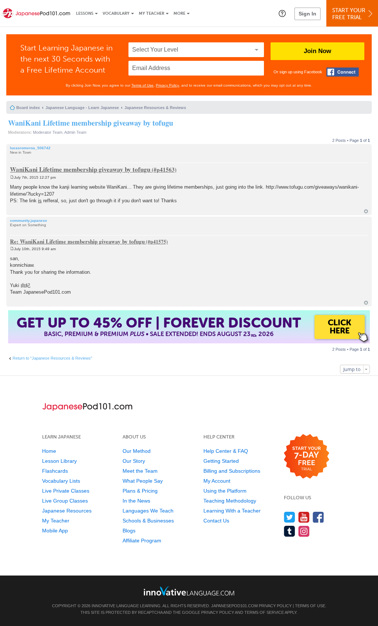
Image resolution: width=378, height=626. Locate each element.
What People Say (143, 481)
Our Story (134, 461)
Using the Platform (225, 491)
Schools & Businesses (148, 521)
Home (49, 451)
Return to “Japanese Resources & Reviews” (52, 358)
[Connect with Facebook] (343, 72)
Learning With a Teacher (232, 511)
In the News (136, 501)
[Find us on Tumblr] (289, 531)
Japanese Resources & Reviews (155, 107)
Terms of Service (264, 612)
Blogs (129, 531)
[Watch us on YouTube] (304, 517)
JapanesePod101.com (234, 606)
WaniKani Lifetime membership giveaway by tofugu (90, 123)
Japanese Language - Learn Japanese (82, 107)
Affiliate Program (142, 540)
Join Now (317, 51)
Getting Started (221, 461)
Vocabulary (116, 13)
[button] (282, 13)
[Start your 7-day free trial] (306, 456)
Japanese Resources (67, 511)
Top (366, 211)
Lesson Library (59, 461)
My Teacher (151, 13)
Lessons (84, 13)
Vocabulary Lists (61, 481)
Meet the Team (140, 471)
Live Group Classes (65, 501)
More (179, 13)
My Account (216, 481)
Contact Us (216, 521)
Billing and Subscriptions (231, 471)
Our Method (137, 451)
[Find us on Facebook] (318, 517)
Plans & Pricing (140, 491)
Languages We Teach (148, 511)
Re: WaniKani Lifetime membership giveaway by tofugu (77, 241)
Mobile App (55, 531)
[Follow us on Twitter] (289, 517)
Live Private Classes (65, 491)
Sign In (307, 14)
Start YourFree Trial (348, 14)
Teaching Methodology (229, 501)
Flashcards (55, 471)
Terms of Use (142, 85)
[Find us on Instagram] (304, 531)
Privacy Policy (167, 85)
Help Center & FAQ (225, 451)
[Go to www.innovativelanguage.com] (189, 591)
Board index (28, 107)
